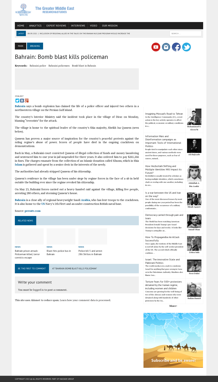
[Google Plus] (27, 100)
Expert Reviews (56, 25)
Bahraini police (38, 65)
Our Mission (109, 25)
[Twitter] (17, 100)
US (43, 204)
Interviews (78, 25)
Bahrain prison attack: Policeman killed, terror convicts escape (27, 254)
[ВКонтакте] (22, 100)
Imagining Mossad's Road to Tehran (164, 113)
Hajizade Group (67, 379)
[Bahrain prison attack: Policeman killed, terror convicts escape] (29, 242)
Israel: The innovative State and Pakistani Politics (162, 261)
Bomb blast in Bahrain (84, 65)
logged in (38, 289)
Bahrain (20, 106)
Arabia (85, 200)
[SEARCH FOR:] (186, 33)
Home (20, 25)
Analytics (35, 25)
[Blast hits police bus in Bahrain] (61, 242)
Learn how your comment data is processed (85, 300)
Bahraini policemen (59, 65)
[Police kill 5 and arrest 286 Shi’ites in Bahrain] (92, 242)
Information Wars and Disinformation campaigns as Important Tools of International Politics (163, 141)
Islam (18, 164)
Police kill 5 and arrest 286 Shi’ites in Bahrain (90, 252)
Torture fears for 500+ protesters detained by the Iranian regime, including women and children (163, 285)
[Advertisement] (145, 10)
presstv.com (33, 211)
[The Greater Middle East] (45, 9)
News (17, 247)
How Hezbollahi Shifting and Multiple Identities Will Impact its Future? (163, 169)
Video (93, 25)
